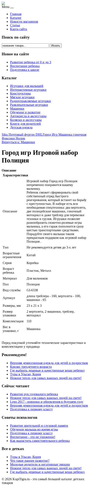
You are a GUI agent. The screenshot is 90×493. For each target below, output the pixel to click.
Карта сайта (18, 29)
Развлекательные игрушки (29, 105)
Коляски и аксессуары (26, 120)
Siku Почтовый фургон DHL (22, 134)
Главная (15, 14)
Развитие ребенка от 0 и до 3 (30, 62)
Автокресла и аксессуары (28, 116)
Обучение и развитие (25, 112)
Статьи (15, 25)
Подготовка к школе (24, 70)
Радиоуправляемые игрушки (30, 101)
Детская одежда (21, 127)
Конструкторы (20, 93)
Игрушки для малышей (26, 86)
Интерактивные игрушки (28, 89)
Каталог (16, 18)
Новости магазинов (24, 21)
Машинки (17, 108)
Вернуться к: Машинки (18, 142)
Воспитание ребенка (25, 66)
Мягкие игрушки (22, 97)
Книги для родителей (25, 123)
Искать (55, 45)
